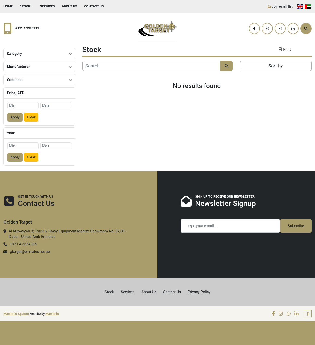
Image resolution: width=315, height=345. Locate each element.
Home (8, 6)
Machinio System (16, 314)
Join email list (282, 6)
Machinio (52, 314)
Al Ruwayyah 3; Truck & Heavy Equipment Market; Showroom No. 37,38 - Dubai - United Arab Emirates (67, 234)
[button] (26, 6)
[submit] (226, 66)
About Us (69, 6)
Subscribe (296, 226)
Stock (25, 6)
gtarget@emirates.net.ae (30, 251)
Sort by (275, 66)
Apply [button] (15, 117)
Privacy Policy (199, 292)
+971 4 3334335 (27, 28)
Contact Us (94, 6)
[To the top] (308, 313)
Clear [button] (31, 117)
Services (47, 6)
